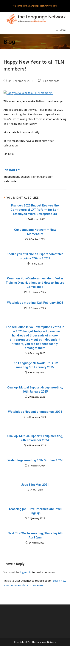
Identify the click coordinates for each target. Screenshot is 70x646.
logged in (26, 572)
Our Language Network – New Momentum (35, 232)
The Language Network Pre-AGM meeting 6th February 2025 (35, 365)
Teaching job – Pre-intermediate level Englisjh (35, 511)
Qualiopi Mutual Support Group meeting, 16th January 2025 (35, 389)
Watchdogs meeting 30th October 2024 (35, 460)
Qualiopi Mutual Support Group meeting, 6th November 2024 (35, 438)
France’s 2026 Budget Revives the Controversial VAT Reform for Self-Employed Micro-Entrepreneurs (35, 210)
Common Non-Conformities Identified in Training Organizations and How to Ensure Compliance (35, 283)
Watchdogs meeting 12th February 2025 (35, 302)
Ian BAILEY (12, 170)
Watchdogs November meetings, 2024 (35, 412)
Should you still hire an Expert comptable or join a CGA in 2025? (35, 256)
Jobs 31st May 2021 (35, 484)
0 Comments (51, 81)
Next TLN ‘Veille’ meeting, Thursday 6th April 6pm (35, 535)
